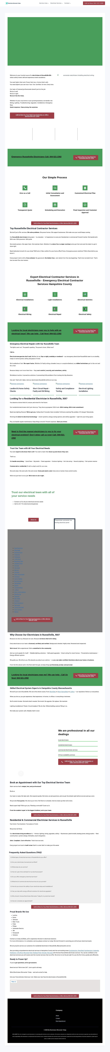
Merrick (16, 570)
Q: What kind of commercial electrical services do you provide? (28, 881)
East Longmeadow (20, 592)
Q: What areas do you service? (19, 867)
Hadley (16, 585)
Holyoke (16, 565)
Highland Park (18, 563)
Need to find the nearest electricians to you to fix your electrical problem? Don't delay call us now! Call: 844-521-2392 (38, 434)
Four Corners (18, 609)
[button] (20, 774)
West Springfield (19, 574)
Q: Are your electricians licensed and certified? (24, 862)
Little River (17, 559)
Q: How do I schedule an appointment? (21, 901)
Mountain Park (18, 561)
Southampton (18, 548)
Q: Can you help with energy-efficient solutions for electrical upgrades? (31, 891)
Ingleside (17, 554)
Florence (16, 576)
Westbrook (17, 594)
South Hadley (18, 579)
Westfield (17, 550)
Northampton (18, 581)
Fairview (16, 572)
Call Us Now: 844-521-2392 (94, 3)
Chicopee (17, 568)
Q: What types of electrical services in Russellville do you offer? (29, 857)
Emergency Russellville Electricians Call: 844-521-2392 (36, 157)
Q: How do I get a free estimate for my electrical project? (27, 872)
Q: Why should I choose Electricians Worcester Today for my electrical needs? (33, 896)
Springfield (17, 583)
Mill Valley (17, 598)
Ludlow (16, 590)
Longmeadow (18, 587)
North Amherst (18, 603)
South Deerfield (19, 607)
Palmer (16, 612)
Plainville (16, 596)
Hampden (17, 605)
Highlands (17, 557)
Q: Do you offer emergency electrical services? (24, 876)
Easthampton (18, 552)
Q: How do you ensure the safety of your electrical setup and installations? (32, 886)
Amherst (17, 601)
